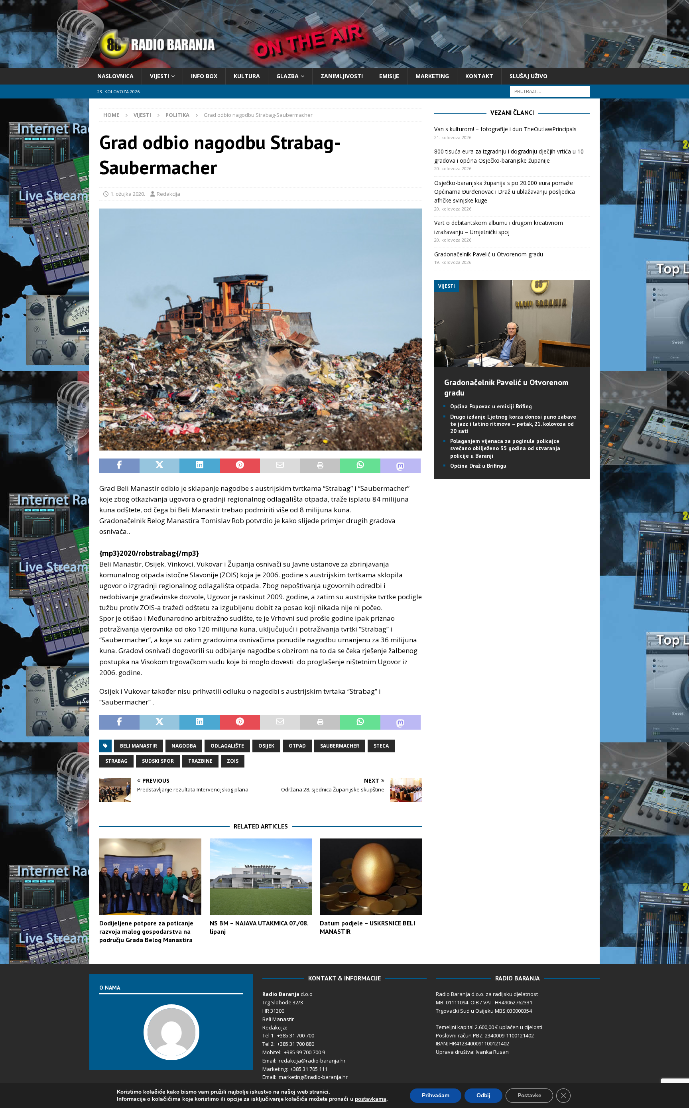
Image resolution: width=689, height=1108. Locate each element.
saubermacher (339, 745)
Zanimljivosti (342, 76)
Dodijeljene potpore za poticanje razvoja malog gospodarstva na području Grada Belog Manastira (146, 931)
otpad (297, 745)
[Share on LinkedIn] (199, 466)
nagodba (183, 745)
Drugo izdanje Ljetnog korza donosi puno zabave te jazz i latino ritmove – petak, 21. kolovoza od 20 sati (513, 424)
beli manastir (138, 745)
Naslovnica (115, 76)
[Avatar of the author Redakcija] (171, 1051)
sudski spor (158, 761)
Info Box (204, 76)
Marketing (432, 76)
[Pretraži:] (550, 91)
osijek (266, 745)
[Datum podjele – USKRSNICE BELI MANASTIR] (371, 876)
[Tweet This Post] (160, 466)
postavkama (370, 1099)
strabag (116, 761)
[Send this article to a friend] (280, 466)
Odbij (483, 1095)
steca (381, 745)
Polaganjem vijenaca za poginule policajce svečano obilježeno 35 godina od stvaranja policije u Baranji (505, 448)
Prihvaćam (435, 1095)
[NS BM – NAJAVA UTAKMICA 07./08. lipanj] (261, 876)
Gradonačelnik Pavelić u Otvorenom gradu (488, 254)
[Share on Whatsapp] (360, 466)
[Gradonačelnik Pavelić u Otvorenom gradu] (511, 362)
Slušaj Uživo (528, 76)
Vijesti (159, 76)
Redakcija (168, 193)
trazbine (200, 761)
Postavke (529, 1095)
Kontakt (479, 76)
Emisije (389, 76)
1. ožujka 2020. (127, 193)
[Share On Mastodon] (400, 466)
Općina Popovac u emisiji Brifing (491, 406)
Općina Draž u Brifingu (478, 465)
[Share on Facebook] (119, 466)
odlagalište (227, 745)
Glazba (287, 76)
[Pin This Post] (240, 466)
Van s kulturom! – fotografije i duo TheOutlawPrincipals (505, 129)
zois (232, 761)
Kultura (247, 76)
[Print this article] (320, 466)
